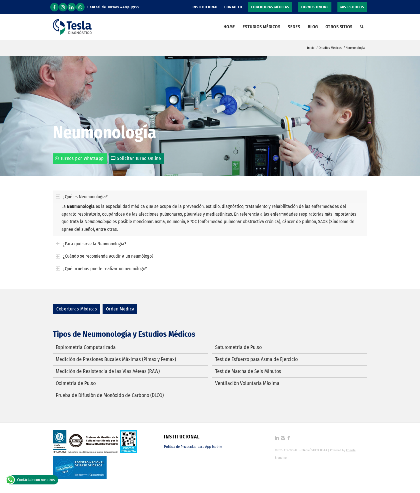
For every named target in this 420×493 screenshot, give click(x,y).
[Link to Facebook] (54, 7)
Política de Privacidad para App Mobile (193, 446)
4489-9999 (130, 7)
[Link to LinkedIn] (71, 7)
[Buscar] (361, 27)
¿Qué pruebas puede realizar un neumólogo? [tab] (105, 268)
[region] (210, 219)
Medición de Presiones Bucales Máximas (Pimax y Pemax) (116, 359)
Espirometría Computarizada (86, 347)
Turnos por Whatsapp (82, 158)
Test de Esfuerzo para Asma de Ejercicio (256, 359)
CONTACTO (233, 7)
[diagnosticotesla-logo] (72, 27)
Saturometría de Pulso (238, 347)
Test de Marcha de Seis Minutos (248, 371)
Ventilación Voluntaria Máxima (247, 383)
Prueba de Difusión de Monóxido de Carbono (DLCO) (110, 395)
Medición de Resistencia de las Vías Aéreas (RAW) (108, 371)
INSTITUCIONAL (205, 7)
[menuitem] (205, 7)
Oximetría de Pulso (76, 383)
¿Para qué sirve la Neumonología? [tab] (94, 243)
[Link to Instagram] (63, 7)
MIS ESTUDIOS (352, 7)
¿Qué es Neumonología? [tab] (85, 196)
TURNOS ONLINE (314, 7)
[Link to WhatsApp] (80, 7)
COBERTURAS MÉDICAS (270, 7)
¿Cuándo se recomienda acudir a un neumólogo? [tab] (108, 256)
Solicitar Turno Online (139, 158)
